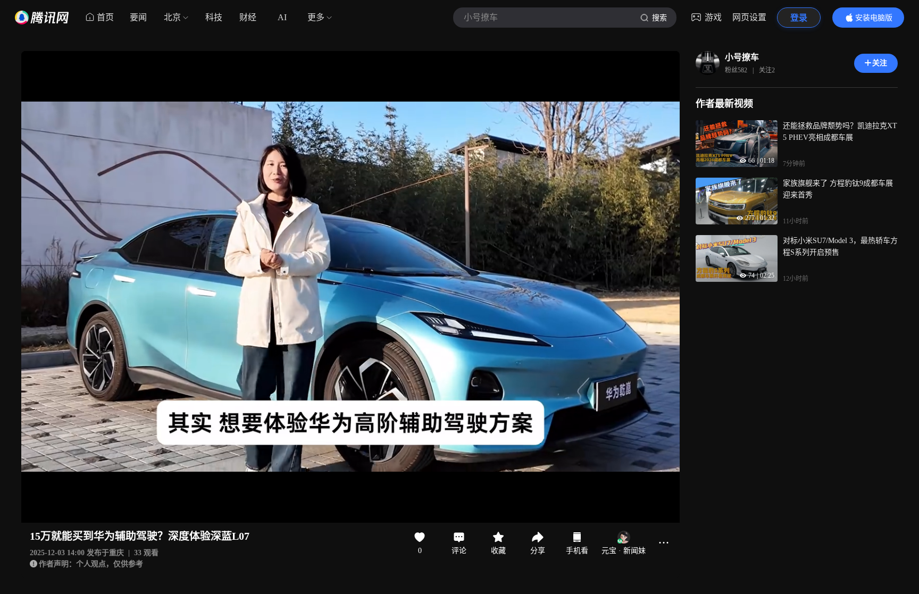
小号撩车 (742, 57)
